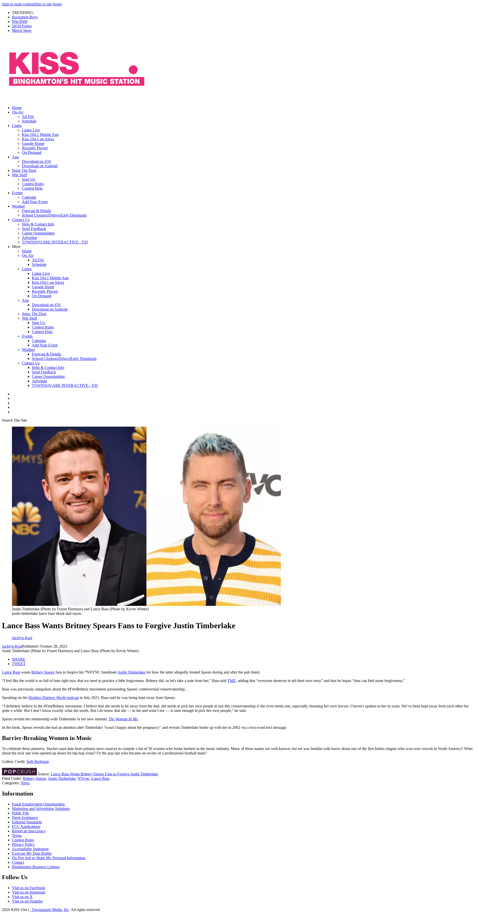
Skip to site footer (48, 4)
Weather (18, 206)
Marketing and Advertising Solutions (41, 808)
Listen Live (31, 130)
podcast (53, 697)
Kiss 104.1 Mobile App (40, 134)
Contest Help (32, 188)
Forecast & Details (36, 211)
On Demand (31, 152)
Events (17, 193)
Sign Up (28, 179)
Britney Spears (43, 672)
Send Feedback (34, 229)
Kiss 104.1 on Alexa (38, 139)
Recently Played (35, 148)
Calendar (29, 197)
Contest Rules (33, 184)
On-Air (17, 112)
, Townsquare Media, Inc (49, 910)
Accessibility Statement (30, 849)
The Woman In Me (123, 719)
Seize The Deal (24, 170)
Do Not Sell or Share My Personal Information (48, 858)
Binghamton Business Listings (36, 867)
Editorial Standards (27, 822)
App (15, 157)
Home (17, 108)
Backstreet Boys (25, 17)
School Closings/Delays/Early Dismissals (54, 215)
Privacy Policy (23, 844)
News (25, 783)
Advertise (29, 237)
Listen (17, 125)
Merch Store (21, 30)
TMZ (231, 681)
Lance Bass (11, 672)
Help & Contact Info (38, 224)
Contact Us (21, 220)
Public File (20, 813)
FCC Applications (26, 826)
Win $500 (19, 21)
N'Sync (83, 778)
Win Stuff (19, 175)
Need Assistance (25, 817)
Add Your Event (35, 202)
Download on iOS (36, 161)
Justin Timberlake (131, 672)
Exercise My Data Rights (32, 853)
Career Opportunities (38, 233)
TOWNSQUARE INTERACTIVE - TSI (55, 242)
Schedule (29, 121)
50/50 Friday (22, 26)
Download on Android (40, 166)
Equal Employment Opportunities (38, 804)
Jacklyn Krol (12, 646)
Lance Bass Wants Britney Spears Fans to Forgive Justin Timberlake (104, 774)
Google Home (33, 143)
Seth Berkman (37, 761)
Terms (17, 835)
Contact (18, 862)
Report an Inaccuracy (29, 831)
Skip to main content (18, 4)
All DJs (28, 116)
